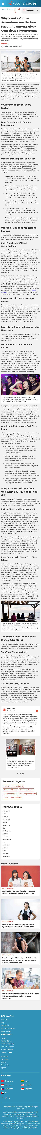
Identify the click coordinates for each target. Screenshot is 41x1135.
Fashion (6, 786)
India (26, 1081)
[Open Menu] (2, 3)
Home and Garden (26, 790)
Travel (11, 9)
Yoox (4, 842)
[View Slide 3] (23, 773)
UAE (6, 1093)
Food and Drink (17, 786)
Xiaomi (5, 834)
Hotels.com (7, 839)
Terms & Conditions (8, 1028)
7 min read (8, 46)
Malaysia (28, 1085)
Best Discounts (7, 888)
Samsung (6, 811)
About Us (4, 1020)
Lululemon (6, 814)
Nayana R (4, 44)
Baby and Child (16, 797)
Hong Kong (9, 1081)
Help (2, 1023)
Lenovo (5, 817)
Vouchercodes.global (23, 1107)
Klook (4, 851)
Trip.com (6, 837)
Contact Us (5, 1025)
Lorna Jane (6, 856)
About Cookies (6, 1031)
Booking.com (7, 831)
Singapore (30, 10)
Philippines (9, 1089)
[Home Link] (22, 3)
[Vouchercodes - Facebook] (15, 10)
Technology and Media (27, 794)
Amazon (6, 853)
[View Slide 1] (18, 773)
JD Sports (6, 845)
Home (4, 9)
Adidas (5, 848)
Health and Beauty (10, 790)
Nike (4, 828)
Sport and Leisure (10, 794)
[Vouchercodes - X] (15, 12)
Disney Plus (6, 825)
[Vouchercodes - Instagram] (19, 10)
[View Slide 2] (20, 773)
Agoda (5, 822)
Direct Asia (6, 820)
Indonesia (8, 1085)
